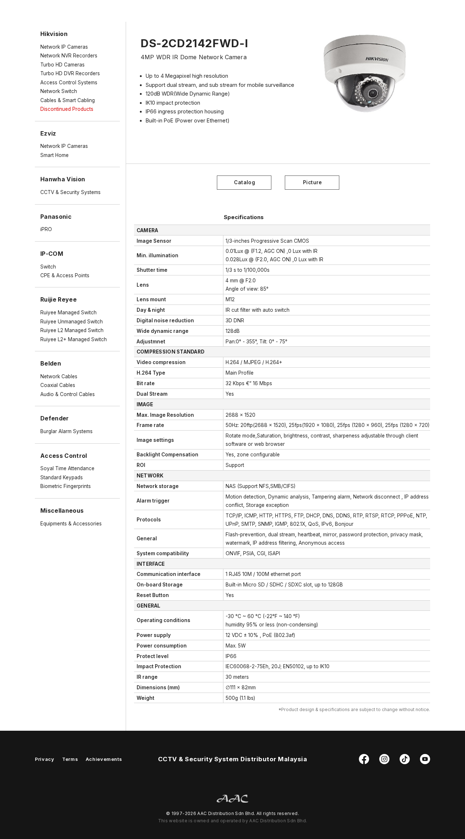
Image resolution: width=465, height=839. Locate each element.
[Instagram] (384, 763)
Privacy (44, 759)
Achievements (104, 759)
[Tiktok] (405, 763)
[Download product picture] (312, 182)
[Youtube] (425, 763)
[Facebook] (364, 763)
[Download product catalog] (244, 182)
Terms (70, 759)
